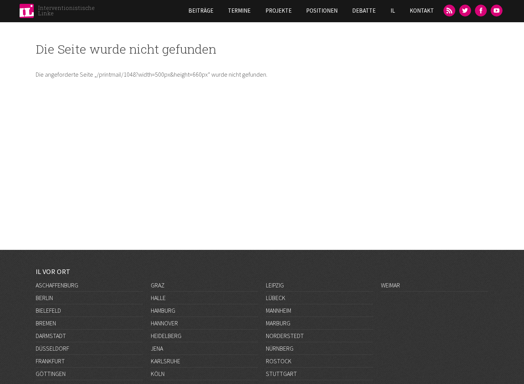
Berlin (44, 298)
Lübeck (275, 298)
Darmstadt (51, 336)
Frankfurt (50, 361)
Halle (158, 298)
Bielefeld (48, 310)
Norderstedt (285, 336)
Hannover (164, 323)
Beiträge (200, 10)
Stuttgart (281, 373)
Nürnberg (279, 348)
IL (393, 10)
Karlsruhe (165, 361)
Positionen (322, 10)
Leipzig (275, 285)
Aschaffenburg (57, 285)
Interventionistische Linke (66, 10)
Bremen (46, 323)
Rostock (279, 361)
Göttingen (51, 373)
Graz (158, 285)
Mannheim (278, 310)
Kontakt (422, 10)
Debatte (364, 10)
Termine (239, 10)
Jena (157, 348)
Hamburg (163, 310)
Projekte (278, 10)
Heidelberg (166, 336)
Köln (158, 373)
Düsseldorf (52, 348)
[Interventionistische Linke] (27, 13)
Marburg (278, 323)
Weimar (390, 285)
